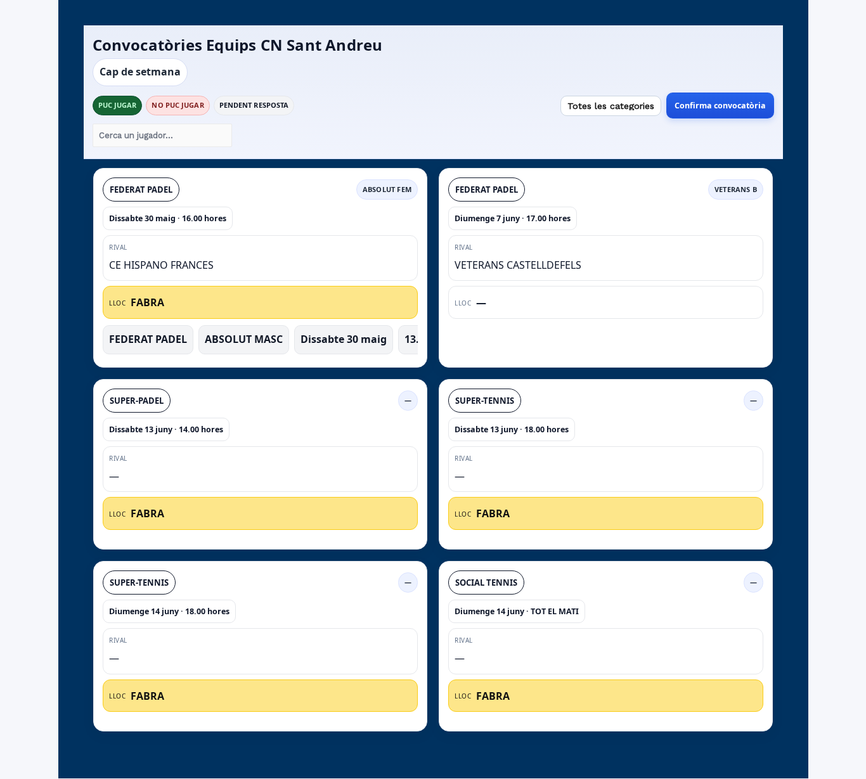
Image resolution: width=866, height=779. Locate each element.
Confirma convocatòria (720, 105)
